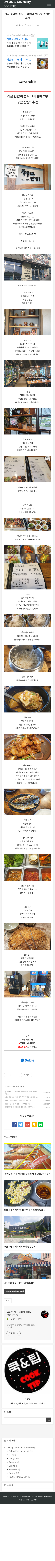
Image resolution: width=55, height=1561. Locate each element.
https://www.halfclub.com (18, 35)
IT (12, 1455)
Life (14, 1459)
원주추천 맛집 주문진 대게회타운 (16, 1104)
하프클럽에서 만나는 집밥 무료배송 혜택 (19, 39)
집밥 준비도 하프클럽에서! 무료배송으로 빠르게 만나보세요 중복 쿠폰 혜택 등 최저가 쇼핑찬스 (19, 45)
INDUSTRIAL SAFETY (19, 1477)
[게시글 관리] (16, 1075)
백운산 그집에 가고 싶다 (19, 60)
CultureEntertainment (21, 1451)
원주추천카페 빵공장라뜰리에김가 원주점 (19, 1107)
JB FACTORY (32, 1500)
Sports (13, 1466)
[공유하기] (13, 1075)
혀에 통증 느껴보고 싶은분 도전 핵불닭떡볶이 (20, 1097)
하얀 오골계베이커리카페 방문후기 (16, 1101)
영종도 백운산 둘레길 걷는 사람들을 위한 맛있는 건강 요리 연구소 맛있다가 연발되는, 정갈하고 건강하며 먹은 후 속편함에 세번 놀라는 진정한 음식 (19, 65)
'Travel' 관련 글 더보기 (14, 1291)
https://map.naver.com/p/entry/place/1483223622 (25, 55)
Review (14, 1473)
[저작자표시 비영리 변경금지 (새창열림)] (36, 1075)
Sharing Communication (20, 1448)
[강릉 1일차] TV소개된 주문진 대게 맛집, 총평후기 (27, 1174)
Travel (21, 25)
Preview (14, 1462)
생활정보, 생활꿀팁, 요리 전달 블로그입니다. (21, 1326)
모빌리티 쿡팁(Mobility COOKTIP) (18, 1313)
